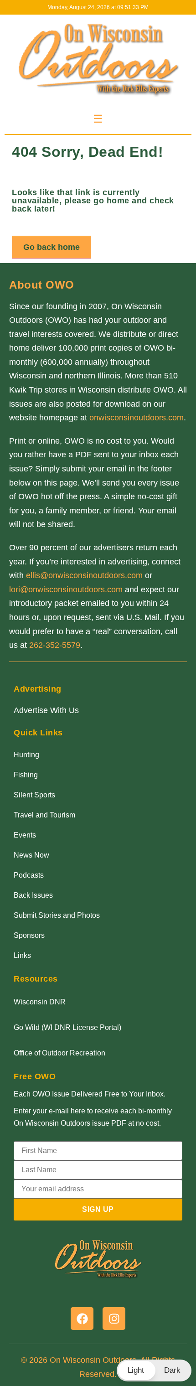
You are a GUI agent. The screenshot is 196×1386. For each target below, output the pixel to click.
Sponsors (29, 935)
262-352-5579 (54, 645)
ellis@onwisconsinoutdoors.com (84, 575)
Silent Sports (34, 795)
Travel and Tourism (44, 815)
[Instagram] (114, 1318)
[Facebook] (82, 1318)
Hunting (26, 755)
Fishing (26, 775)
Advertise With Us (46, 710)
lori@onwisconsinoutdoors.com (66, 589)
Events (25, 835)
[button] (154, 1370)
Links (22, 955)
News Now (31, 855)
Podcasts (29, 875)
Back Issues (33, 895)
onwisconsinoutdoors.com (136, 417)
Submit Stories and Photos (57, 915)
